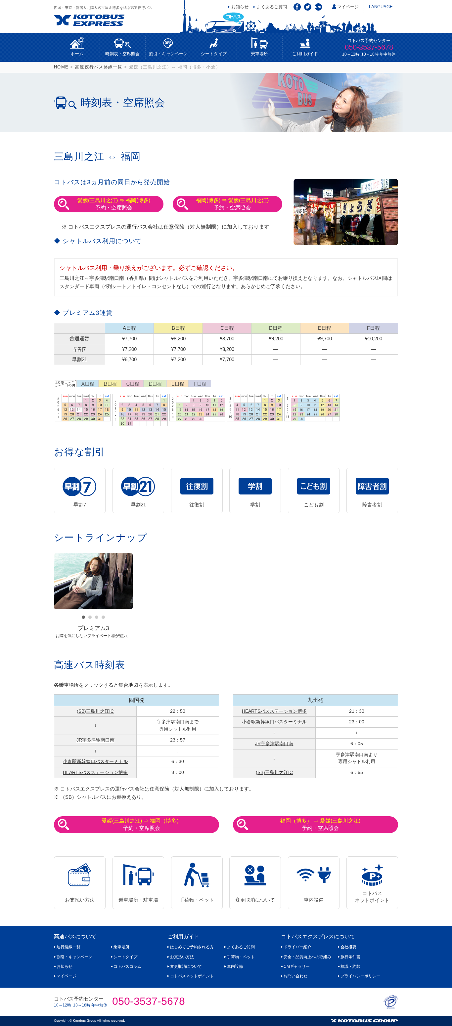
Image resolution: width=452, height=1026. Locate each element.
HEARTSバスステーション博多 (95, 772)
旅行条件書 (350, 957)
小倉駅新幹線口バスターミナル (95, 761)
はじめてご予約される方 (192, 947)
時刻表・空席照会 (122, 53)
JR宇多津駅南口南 (95, 740)
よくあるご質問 (272, 6)
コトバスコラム (127, 966)
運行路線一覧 (68, 947)
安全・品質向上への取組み (307, 957)
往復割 (196, 504)
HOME (61, 66)
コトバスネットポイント (372, 896)
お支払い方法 (80, 900)
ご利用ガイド (305, 53)
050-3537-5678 (369, 47)
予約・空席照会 (113, 203)
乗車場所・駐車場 (138, 900)
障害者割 (372, 504)
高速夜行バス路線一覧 (98, 66)
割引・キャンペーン (168, 53)
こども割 (314, 504)
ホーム (76, 53)
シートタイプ (214, 53)
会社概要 (348, 947)
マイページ (348, 6)
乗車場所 (259, 53)
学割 (255, 504)
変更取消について (255, 900)
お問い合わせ (295, 976)
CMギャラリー (297, 966)
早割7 (79, 504)
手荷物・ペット (196, 900)
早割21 (138, 504)
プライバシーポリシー (360, 976)
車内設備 (314, 900)
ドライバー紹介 (297, 947)
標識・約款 (350, 966)
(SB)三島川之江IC (95, 711)
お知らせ (240, 6)
